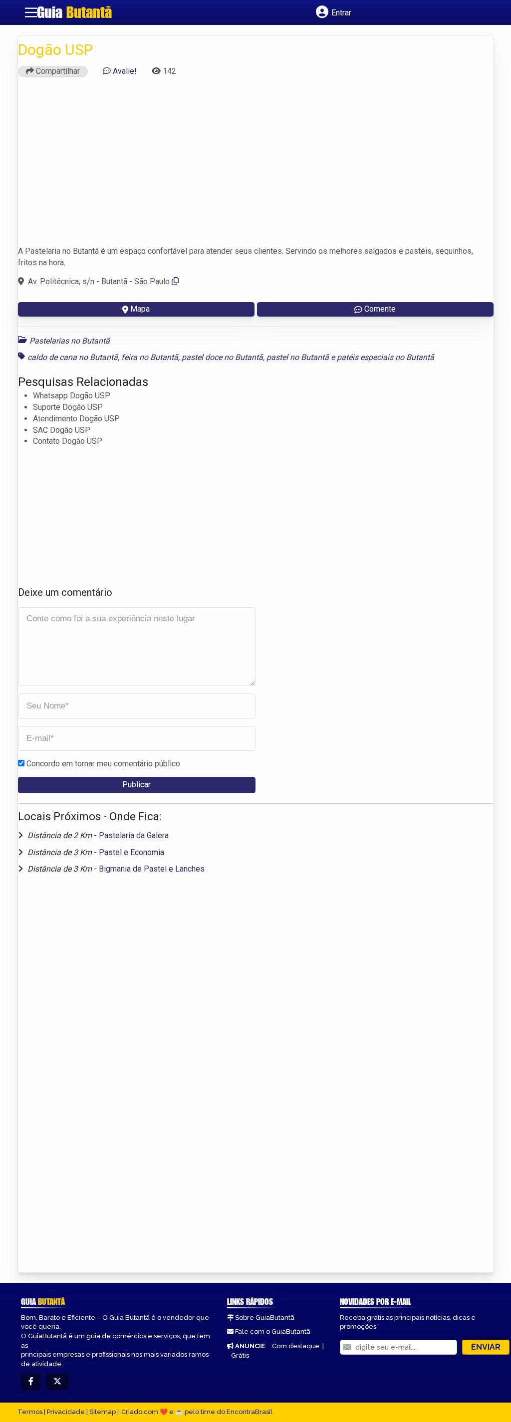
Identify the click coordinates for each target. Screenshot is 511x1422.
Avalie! (125, 71)
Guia (74, 12)
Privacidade (66, 1412)
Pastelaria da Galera (134, 835)
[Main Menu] (31, 12)
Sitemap (102, 1412)
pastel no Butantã (297, 357)
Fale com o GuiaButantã (272, 1331)
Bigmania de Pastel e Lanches (152, 869)
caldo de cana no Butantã (72, 357)
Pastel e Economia (131, 852)
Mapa (140, 309)
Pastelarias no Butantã (69, 341)
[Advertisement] (256, 166)
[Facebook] (31, 1382)
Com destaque (295, 1346)
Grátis (240, 1355)
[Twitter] (57, 1382)
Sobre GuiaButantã (264, 1317)
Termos (29, 1412)
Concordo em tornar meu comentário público (103, 763)
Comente (380, 309)
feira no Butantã (149, 357)
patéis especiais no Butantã (385, 357)
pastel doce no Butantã (222, 357)
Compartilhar (57, 71)
